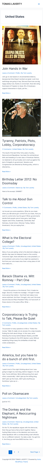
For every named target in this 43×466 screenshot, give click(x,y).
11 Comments (7, 207)
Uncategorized (26, 246)
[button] (21, 45)
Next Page (35, 452)
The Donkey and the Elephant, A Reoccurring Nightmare (19, 413)
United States (17, 149)
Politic (18, 73)
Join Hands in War (15, 68)
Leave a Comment (8, 73)
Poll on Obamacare (15, 393)
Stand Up (19, 188)
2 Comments (6, 149)
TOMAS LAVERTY (12, 3)
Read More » (6, 93)
